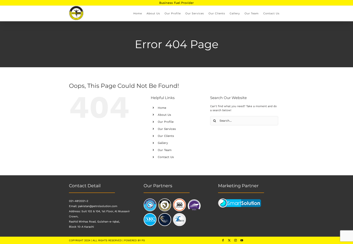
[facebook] (223, 240)
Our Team (165, 150)
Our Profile (166, 121)
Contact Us (166, 157)
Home (162, 108)
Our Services (167, 129)
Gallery (163, 143)
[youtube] (241, 240)
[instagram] (235, 240)
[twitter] (229, 240)
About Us (164, 114)
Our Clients (166, 136)
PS (143, 240)
